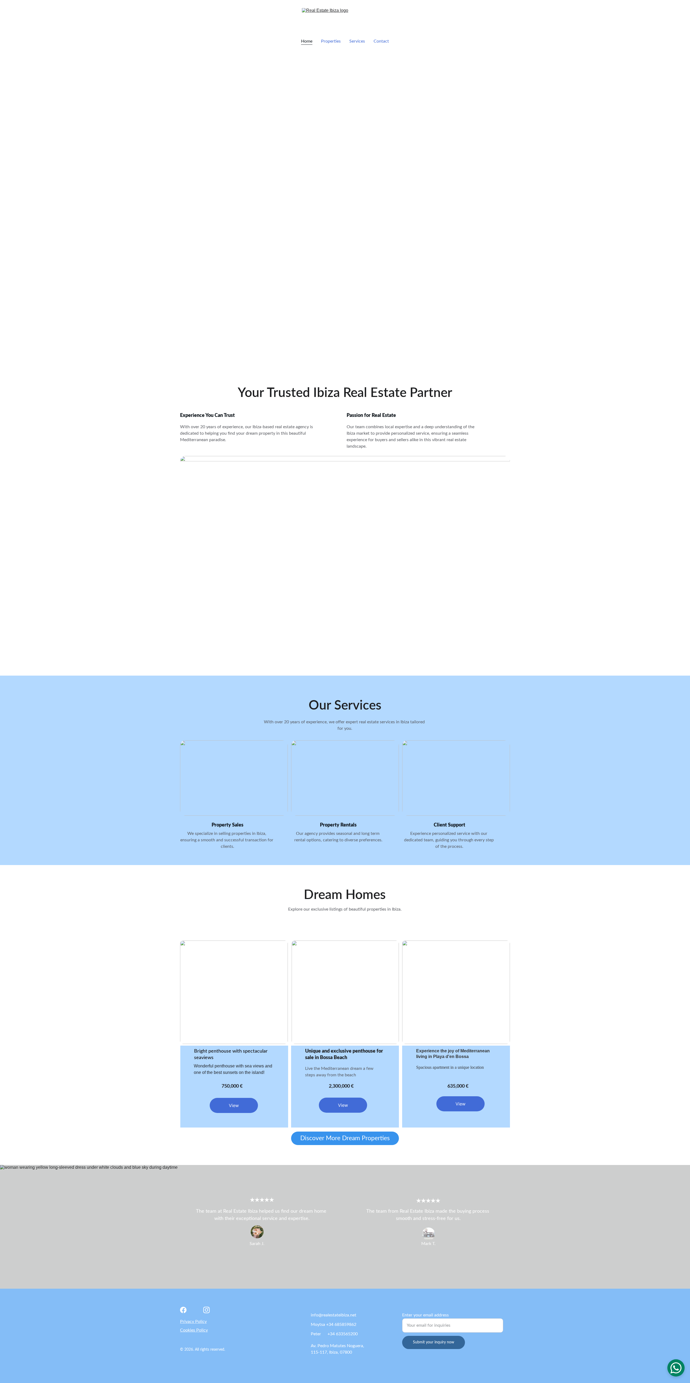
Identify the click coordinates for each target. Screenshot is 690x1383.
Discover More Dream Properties (345, 1138)
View (234, 1105)
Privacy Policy (193, 1321)
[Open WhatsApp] (676, 1368)
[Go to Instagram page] (206, 1310)
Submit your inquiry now (433, 1342)
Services (357, 41)
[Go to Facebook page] (183, 1310)
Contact (381, 41)
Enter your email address (425, 1315)
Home (306, 41)
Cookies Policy (194, 1330)
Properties (331, 41)
